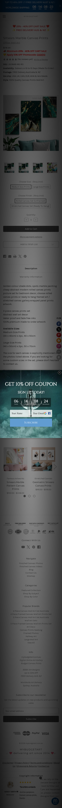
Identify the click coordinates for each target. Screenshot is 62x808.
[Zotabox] (60, 435)
